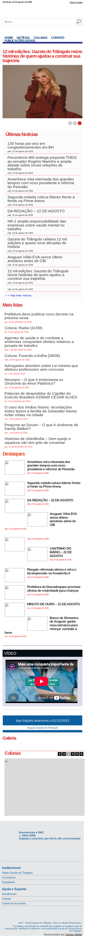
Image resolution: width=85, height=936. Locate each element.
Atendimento (9, 894)
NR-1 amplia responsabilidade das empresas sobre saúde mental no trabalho (37, 226)
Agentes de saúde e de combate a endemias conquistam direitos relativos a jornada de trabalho (39, 343)
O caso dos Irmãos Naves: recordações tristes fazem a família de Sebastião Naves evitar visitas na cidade (41, 412)
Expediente (8, 882)
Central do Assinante (14, 903)
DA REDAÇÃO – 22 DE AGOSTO (36, 212)
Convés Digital (73, 934)
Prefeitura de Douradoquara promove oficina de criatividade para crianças (53, 590)
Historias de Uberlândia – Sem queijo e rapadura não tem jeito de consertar (38, 442)
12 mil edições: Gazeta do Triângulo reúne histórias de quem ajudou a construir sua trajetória (42, 56)
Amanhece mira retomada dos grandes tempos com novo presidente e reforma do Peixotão (41, 184)
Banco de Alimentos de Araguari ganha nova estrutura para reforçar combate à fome (41, 627)
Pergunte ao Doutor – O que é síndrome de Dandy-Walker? (41, 428)
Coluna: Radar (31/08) (23, 329)
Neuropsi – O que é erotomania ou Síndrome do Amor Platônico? (34, 383)
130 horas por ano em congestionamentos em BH (31, 146)
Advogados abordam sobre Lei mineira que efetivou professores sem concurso (41, 369)
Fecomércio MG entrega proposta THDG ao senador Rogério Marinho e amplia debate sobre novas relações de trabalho (42, 164)
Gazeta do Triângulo (42, 9)
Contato (57, 37)
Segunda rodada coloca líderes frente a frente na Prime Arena (41, 200)
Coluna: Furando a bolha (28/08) (32, 357)
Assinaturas (9, 877)
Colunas (40, 37)
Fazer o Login (76, 2)
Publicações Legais (20, 40)
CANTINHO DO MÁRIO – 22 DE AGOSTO (61, 554)
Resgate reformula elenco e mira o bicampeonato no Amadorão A (51, 573)
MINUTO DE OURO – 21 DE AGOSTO (53, 605)
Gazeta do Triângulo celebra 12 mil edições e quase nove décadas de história (37, 244)
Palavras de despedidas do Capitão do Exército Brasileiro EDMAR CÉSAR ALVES (41, 396)
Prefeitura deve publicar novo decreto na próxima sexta (39, 317)
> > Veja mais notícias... (20, 295)
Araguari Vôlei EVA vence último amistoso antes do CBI (35, 260)
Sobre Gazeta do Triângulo (17, 872)
